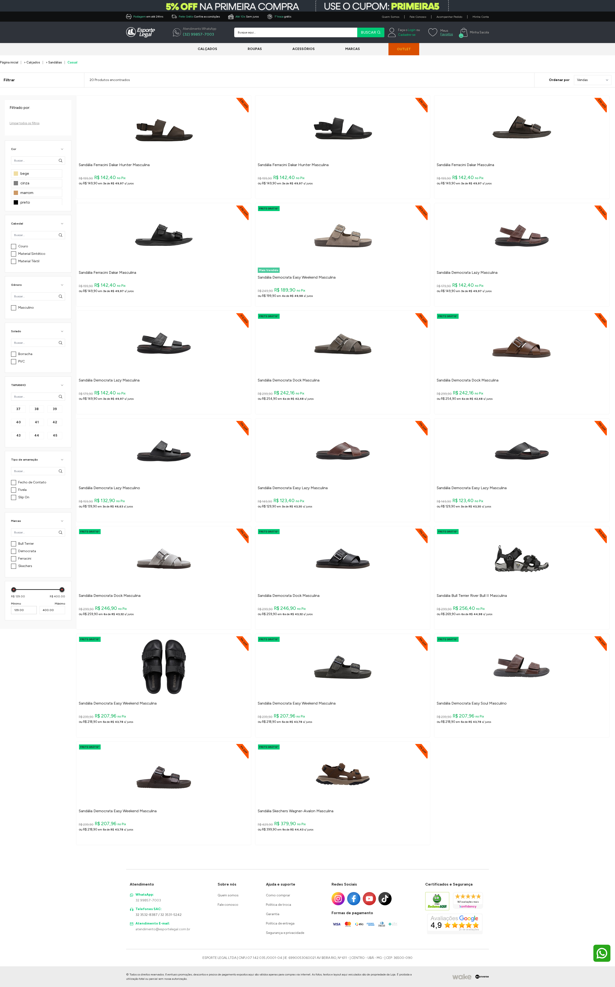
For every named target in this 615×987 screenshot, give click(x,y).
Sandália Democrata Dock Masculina (289, 380)
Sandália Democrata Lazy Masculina (467, 272)
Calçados (207, 49)
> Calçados (32, 62)
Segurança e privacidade (285, 933)
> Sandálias (54, 62)
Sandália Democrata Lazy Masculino (109, 488)
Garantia (272, 914)
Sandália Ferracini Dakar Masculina (465, 165)
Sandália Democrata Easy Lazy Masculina (293, 488)
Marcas (352, 49)
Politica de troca (278, 905)
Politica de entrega (280, 923)
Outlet (404, 49)
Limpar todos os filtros (24, 123)
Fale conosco (228, 905)
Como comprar (278, 895)
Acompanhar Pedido (449, 17)
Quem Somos (390, 17)
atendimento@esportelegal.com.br (162, 929)
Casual (72, 62)
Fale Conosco (418, 17)
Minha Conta (481, 17)
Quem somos (228, 895)
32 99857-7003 (148, 900)
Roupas (255, 49)
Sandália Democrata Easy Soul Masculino (472, 703)
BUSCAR (369, 32)
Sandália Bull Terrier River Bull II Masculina (472, 595)
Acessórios (303, 49)
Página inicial (9, 62)
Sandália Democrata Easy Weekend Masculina (297, 277)
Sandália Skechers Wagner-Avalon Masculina (295, 811)
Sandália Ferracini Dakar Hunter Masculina (114, 165)
